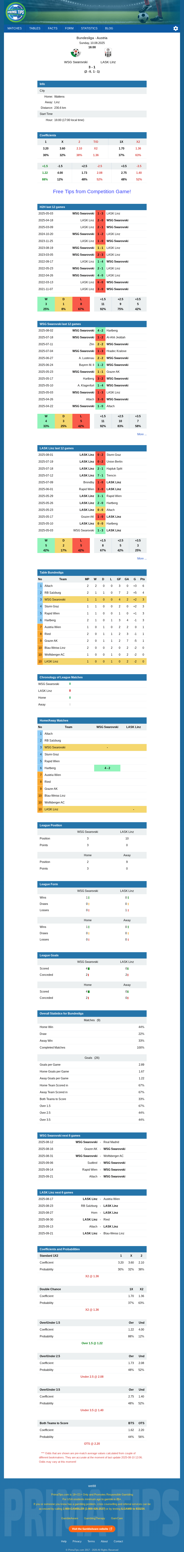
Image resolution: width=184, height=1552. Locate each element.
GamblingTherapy (94, 1518)
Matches (15, 28)
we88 (92, 1486)
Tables (34, 28)
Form (69, 28)
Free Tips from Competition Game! (92, 191)
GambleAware (69, 1518)
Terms (91, 1541)
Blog (109, 28)
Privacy (77, 1541)
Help (63, 1541)
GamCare (117, 1518)
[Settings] (176, 28)
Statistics (89, 28)
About (104, 1541)
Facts (53, 28)
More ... (142, 434)
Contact (118, 1541)
